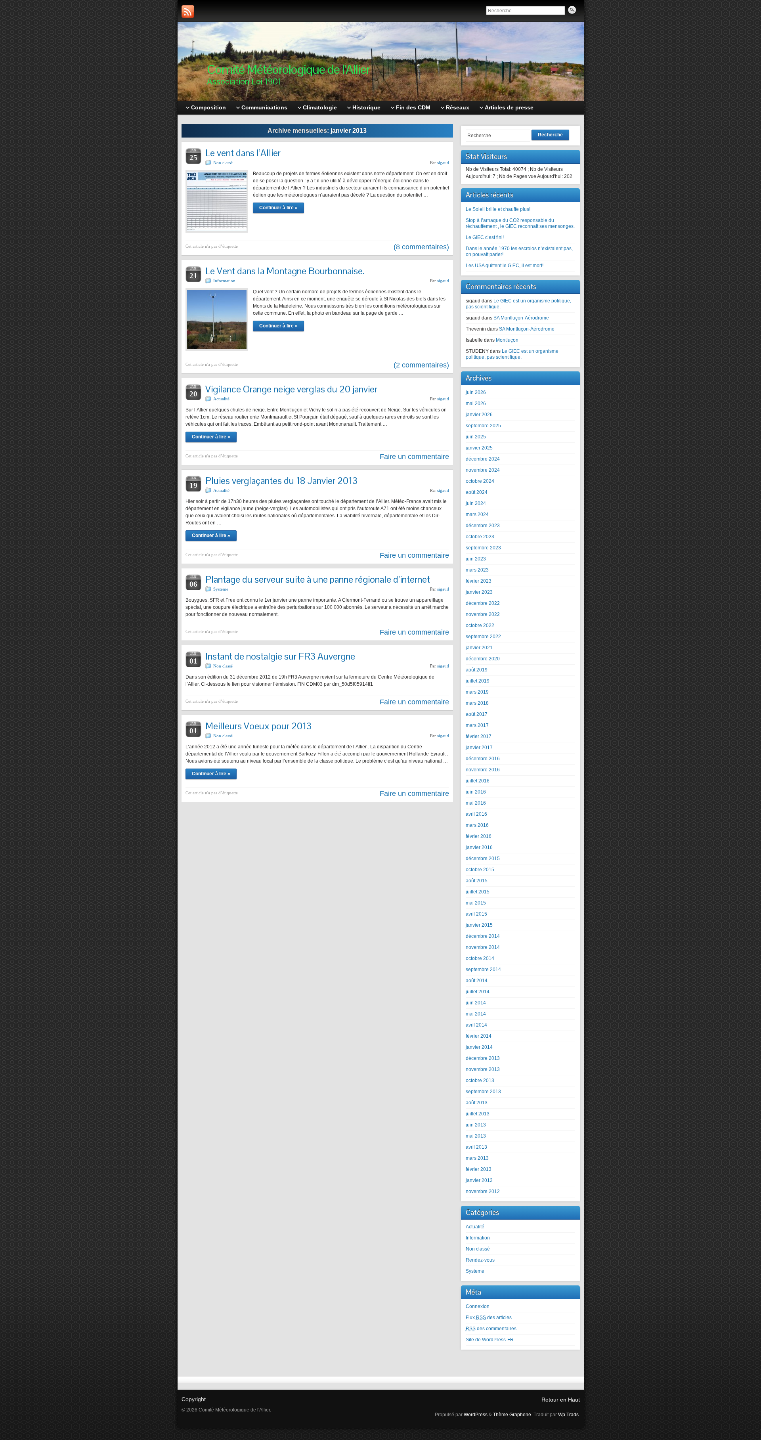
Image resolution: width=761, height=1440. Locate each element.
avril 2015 (476, 914)
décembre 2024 (483, 459)
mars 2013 (477, 1158)
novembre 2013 (483, 1069)
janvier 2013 (479, 1180)
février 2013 (478, 1169)
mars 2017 (477, 725)
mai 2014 (476, 1014)
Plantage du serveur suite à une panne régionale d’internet (317, 579)
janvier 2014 (479, 1047)
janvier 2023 (479, 592)
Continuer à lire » (278, 207)
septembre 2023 (483, 548)
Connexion (477, 1306)
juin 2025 (476, 437)
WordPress (476, 1414)
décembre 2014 (483, 936)
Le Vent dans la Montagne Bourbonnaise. (284, 271)
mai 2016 (476, 803)
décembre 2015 (483, 858)
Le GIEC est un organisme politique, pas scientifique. (512, 354)
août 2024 (477, 492)
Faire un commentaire (414, 457)
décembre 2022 (483, 603)
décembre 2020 (483, 659)
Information (224, 280)
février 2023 (478, 581)
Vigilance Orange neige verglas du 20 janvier (291, 389)
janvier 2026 (479, 414)
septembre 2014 (483, 969)
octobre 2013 (480, 1080)
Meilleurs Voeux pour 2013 (258, 726)
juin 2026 (476, 392)
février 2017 (478, 736)
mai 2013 (476, 1136)
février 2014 (478, 1036)
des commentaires (491, 1328)
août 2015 (477, 881)
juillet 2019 (477, 681)
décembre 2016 (483, 758)
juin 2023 (476, 559)
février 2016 (478, 836)
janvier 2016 (479, 847)
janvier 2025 (479, 448)
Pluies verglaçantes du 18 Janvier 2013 (281, 480)
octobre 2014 (480, 958)
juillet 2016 (477, 781)
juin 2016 (476, 792)
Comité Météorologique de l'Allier (288, 69)
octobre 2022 (480, 625)
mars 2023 (477, 570)
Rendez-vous (480, 1260)
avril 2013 (476, 1147)
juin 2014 (476, 1003)
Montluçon (507, 340)
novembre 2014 (483, 947)
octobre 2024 (480, 481)
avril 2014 (476, 1025)
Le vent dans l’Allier (243, 153)
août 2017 (477, 714)
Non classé (223, 162)
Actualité (221, 398)
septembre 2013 (483, 1091)
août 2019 (477, 670)
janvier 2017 (479, 747)
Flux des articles (489, 1317)
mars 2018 (477, 703)
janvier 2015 (479, 925)
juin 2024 (476, 503)
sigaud (443, 162)
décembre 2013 (483, 1058)
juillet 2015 (477, 892)
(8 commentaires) (421, 247)
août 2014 (477, 980)
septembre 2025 (483, 425)
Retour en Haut (560, 1399)
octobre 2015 (480, 869)
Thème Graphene (512, 1414)
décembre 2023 (483, 525)
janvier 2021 (479, 647)
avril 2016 (476, 814)
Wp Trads (568, 1414)
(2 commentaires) (421, 365)
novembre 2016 (483, 770)
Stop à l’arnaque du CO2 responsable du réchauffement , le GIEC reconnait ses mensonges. (520, 223)
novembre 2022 (483, 614)
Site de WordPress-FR (490, 1339)
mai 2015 (476, 903)
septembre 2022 (483, 636)
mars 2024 (477, 514)
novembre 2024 (483, 470)
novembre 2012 (483, 1191)
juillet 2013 (477, 1114)
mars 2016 (477, 825)
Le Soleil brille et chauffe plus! (498, 209)
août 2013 (477, 1102)
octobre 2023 (480, 536)
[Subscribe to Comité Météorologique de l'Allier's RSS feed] (188, 11)
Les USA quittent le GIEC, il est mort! (504, 265)
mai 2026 (476, 403)
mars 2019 (477, 692)
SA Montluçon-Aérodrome (521, 318)
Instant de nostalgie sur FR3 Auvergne (280, 656)
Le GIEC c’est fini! (485, 237)
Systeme (220, 589)
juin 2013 (476, 1125)
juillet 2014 (477, 991)
